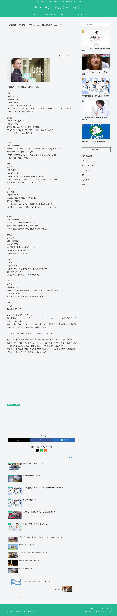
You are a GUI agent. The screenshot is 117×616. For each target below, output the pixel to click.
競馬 (18, 404)
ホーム (85, 608)
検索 (96, 608)
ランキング (11, 404)
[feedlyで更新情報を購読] (41, 450)
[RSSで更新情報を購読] (45, 450)
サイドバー (102, 608)
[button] (108, 25)
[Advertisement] (41, 40)
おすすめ (90, 608)
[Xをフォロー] (37, 450)
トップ (109, 608)
